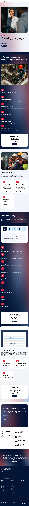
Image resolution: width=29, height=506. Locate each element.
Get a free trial (14, 461)
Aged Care (12, 489)
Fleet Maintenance (13, 483)
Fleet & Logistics (13, 492)
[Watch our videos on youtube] (24, 503)
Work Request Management (4, 492)
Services (2, 484)
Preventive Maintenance (14, 484)
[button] (3, 425)
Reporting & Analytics (13, 486)
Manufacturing (12, 496)
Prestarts (2, 491)
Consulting (19, 52)
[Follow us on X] (27, 503)
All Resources (22, 481)
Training (15, 52)
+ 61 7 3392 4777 (5, 477)
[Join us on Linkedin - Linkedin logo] (22, 503)
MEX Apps (2, 483)
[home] (4, 1)
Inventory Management (4, 490)
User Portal (2, 487)
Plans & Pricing (3, 486)
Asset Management (13, 482)
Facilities (12, 491)
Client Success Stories (23, 483)
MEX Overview (3, 482)
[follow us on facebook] (25, 503)
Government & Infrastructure (14, 494)
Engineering (23, 52)
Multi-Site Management (4, 493)
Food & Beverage (13, 493)
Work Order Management (14, 485)
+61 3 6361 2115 (7, 478)
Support (12, 52)
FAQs (27, 52)
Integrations (2, 485)
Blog (21, 482)
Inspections (2, 496)
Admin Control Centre (4, 494)
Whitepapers (22, 484)
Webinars (22, 485)
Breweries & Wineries (13, 490)
